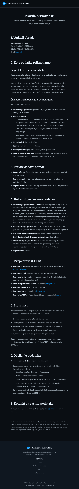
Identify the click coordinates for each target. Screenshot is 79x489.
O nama (39, 462)
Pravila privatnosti (49, 483)
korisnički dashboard (20, 269)
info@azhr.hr (20, 52)
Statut (39, 469)
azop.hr (58, 295)
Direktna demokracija (39, 466)
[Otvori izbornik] (74, 3)
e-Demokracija (39, 473)
